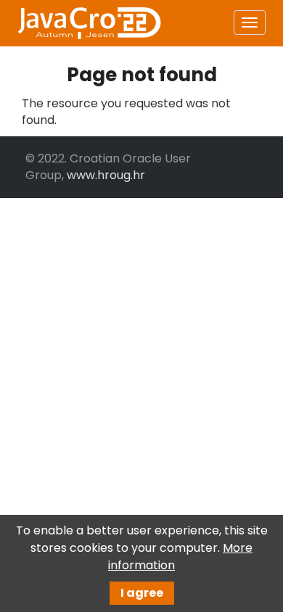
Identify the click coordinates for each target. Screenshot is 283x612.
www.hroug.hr (106, 175)
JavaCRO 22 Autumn (88, 23)
